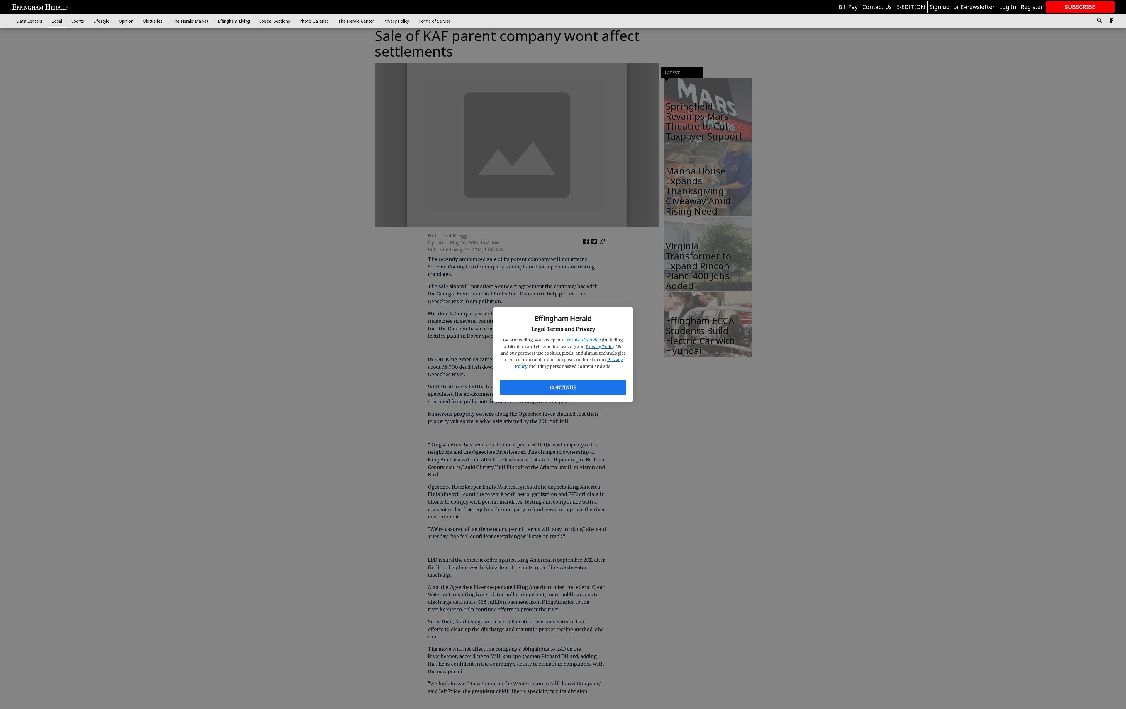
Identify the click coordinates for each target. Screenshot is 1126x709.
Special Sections (274, 21)
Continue (563, 387)
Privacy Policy (600, 346)
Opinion (126, 21)
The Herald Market (190, 21)
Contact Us (877, 7)
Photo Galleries (314, 21)
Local (57, 21)
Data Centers (29, 21)
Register (1032, 7)
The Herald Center (356, 21)
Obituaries (152, 21)
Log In (1007, 7)
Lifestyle (101, 21)
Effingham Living (234, 21)
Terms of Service (583, 340)
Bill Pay (848, 7)
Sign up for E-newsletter (962, 7)
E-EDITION (910, 7)
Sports (77, 21)
